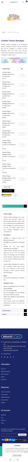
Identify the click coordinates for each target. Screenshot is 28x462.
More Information (6, 310)
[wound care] (13, 2)
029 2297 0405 (7, 354)
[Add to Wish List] (15, 195)
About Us (3, 369)
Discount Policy (4, 400)
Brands (2, 377)
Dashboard (3, 415)
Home (3, 32)
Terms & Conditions (5, 392)
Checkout (3, 420)
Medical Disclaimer (5, 397)
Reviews (4, 314)
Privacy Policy (4, 394)
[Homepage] (15, 460)
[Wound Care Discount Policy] (14, 63)
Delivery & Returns (5, 371)
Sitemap (3, 402)
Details (4, 206)
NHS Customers (5, 374)
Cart (2, 417)
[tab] (14, 206)
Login (2, 423)
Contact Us (3, 379)
